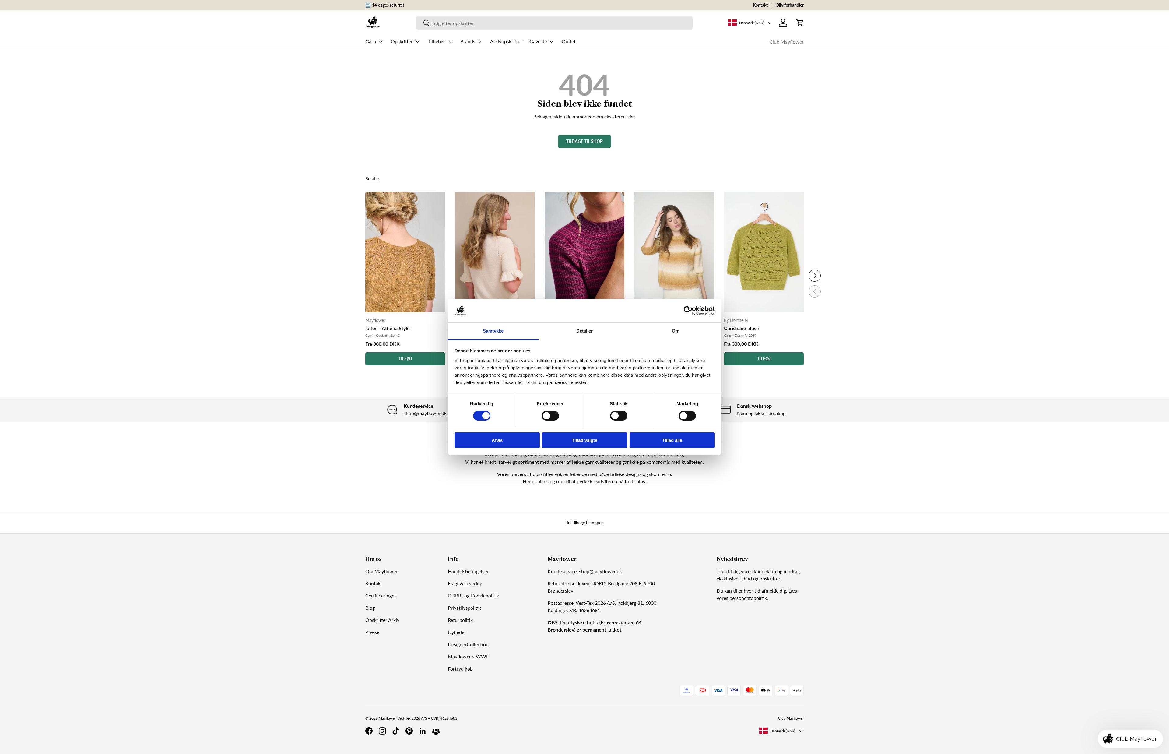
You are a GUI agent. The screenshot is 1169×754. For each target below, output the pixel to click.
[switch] (550, 416)
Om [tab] (675, 330)
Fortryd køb (460, 668)
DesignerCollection (468, 644)
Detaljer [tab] (584, 330)
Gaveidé (538, 41)
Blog (370, 608)
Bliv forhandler (790, 5)
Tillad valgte (584, 440)
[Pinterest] (409, 731)
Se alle (372, 178)
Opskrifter (402, 41)
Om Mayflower (381, 571)
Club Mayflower (786, 41)
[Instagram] (382, 731)
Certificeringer (380, 595)
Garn (370, 41)
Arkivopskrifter (506, 41)
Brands (467, 41)
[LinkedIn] (422, 731)
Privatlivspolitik (464, 608)
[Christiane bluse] (764, 252)
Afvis (497, 440)
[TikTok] (395, 731)
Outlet (569, 41)
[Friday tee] (584, 252)
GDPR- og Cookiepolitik (473, 595)
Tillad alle (672, 440)
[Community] (436, 731)
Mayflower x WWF (468, 656)
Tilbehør (436, 41)
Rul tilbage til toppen (584, 522)
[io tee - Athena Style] (405, 252)
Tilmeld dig (728, 571)
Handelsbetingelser (468, 571)
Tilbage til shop (584, 141)
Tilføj (405, 358)
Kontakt (760, 5)
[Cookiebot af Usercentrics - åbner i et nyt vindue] (688, 310)
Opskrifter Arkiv (382, 620)
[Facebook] (369, 731)
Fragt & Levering (465, 583)
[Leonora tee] (495, 252)
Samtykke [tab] (493, 330)
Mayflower (387, 718)
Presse (372, 632)
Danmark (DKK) (782, 730)
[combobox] (554, 23)
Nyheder (457, 632)
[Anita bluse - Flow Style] (674, 252)
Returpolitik (460, 620)
